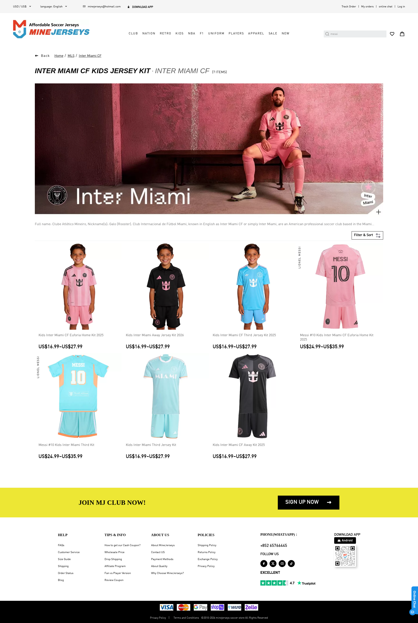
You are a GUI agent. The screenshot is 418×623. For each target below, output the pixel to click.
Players (236, 33)
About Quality (159, 566)
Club (133, 33)
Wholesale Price (114, 552)
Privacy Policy (206, 566)
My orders (367, 6)
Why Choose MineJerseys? (167, 573)
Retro (165, 33)
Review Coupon (113, 580)
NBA (192, 33)
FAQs (61, 545)
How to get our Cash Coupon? (122, 545)
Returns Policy (207, 552)
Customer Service (69, 552)
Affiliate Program (115, 566)
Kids (179, 33)
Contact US (158, 552)
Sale (273, 33)
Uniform (216, 33)
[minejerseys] (53, 29)
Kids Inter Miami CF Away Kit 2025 (239, 445)
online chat (385, 6)
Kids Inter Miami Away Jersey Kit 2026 (155, 335)
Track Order (349, 6)
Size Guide (64, 559)
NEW (286, 33)
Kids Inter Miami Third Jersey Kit (151, 445)
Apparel (256, 33)
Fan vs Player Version (117, 573)
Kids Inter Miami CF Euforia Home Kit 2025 (71, 335)
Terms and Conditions (186, 618)
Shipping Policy (207, 545)
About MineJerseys (163, 545)
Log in (401, 6)
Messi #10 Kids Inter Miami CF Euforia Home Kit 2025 (336, 337)
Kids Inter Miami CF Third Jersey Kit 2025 (244, 335)
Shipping (63, 566)
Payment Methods (162, 559)
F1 (202, 33)
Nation (148, 33)
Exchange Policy (208, 559)
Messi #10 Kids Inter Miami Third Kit (66, 445)
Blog (61, 580)
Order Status (65, 573)
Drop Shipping (113, 559)
